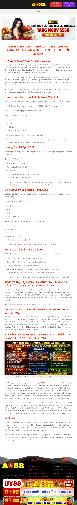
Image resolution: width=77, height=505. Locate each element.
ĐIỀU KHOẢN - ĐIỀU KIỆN (38, 477)
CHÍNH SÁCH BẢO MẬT (38, 473)
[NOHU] (38, 500)
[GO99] (38, 492)
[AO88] (38, 4)
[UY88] (38, 483)
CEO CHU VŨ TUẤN (36, 470)
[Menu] (38, 11)
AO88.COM (65, 470)
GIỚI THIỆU (33, 466)
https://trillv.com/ (68, 473)
